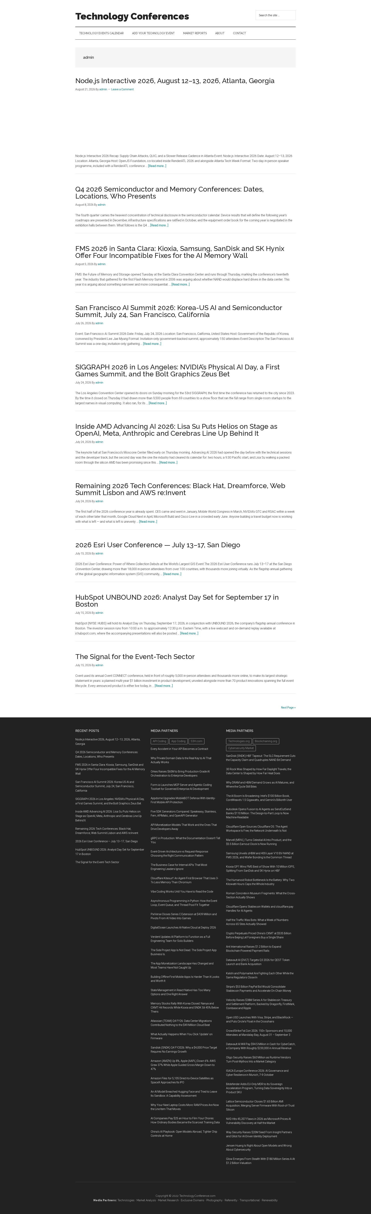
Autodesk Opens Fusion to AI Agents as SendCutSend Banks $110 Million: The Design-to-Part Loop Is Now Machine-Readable (258, 813)
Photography (214, 1200)
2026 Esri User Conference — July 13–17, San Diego (157, 545)
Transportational (250, 1200)
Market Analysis (146, 1200)
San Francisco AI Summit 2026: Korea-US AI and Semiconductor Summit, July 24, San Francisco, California (178, 311)
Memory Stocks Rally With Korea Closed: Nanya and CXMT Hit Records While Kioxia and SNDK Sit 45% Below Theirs (185, 1007)
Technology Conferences (132, 16)
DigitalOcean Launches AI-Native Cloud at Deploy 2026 (183, 927)
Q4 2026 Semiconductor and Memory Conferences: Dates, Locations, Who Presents (169, 192)
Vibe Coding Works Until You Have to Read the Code (182, 891)
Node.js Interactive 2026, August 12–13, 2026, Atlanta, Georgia (175, 81)
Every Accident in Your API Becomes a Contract (179, 748)
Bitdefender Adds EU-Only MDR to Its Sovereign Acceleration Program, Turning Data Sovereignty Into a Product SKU (259, 1088)
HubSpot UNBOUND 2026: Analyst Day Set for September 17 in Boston (177, 600)
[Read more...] (157, 166)
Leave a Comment (122, 89)
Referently (231, 1200)
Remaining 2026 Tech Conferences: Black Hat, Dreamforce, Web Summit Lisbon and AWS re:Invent (180, 489)
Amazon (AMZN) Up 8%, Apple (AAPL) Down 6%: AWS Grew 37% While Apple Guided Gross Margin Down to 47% (183, 1065)
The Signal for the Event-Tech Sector (135, 656)
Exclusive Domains (192, 1200)
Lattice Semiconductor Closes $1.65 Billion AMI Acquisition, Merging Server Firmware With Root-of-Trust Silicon (260, 1105)
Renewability (270, 1200)
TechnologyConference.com (197, 1195)
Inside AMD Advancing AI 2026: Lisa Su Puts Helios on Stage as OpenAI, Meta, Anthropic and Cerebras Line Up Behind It (176, 429)
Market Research (168, 1200)
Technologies (125, 1200)
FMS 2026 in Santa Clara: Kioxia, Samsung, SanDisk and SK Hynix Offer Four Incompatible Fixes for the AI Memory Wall (179, 251)
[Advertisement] (185, 124)
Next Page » (288, 707)
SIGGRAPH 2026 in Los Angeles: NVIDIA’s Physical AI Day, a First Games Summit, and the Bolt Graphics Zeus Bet (177, 370)
